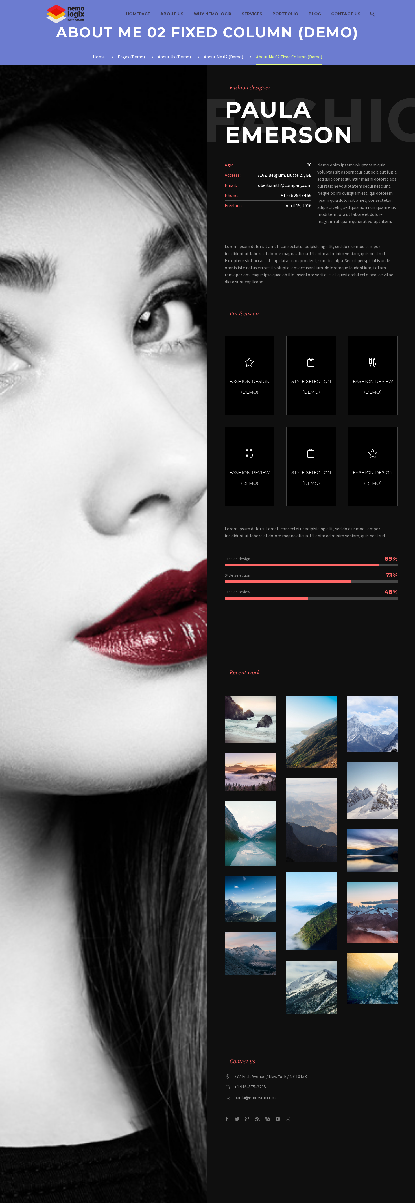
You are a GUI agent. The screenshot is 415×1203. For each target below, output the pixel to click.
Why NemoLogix (212, 13)
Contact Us (346, 13)
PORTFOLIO (285, 13)
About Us (172, 13)
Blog (315, 13)
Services (252, 13)
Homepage (138, 13)
